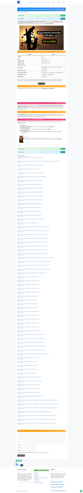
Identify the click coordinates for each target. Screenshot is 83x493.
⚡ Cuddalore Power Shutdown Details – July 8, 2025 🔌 (28, 168)
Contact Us (36, 474)
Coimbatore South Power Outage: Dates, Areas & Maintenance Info (30, 195)
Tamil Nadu (53, 2)
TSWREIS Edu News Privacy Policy (40, 477)
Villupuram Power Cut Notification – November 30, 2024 (28, 276)
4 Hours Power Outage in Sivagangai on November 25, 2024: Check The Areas (32, 234)
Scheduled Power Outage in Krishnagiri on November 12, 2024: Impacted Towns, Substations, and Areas (37, 407)
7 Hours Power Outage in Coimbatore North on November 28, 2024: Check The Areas (33, 261)
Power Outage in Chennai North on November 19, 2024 (28, 357)
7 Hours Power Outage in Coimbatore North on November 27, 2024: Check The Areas (33, 265)
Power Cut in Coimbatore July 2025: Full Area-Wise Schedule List (30, 165)
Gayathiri (26, 138)
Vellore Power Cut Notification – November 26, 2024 (27, 299)
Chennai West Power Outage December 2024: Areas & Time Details (30, 188)
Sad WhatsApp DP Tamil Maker (57, 486)
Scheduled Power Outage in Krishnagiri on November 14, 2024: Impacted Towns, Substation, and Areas (37, 403)
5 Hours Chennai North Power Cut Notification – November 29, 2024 (30, 334)
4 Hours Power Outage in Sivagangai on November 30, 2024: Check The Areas (32, 238)
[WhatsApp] (17, 461)
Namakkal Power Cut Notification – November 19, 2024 (28, 315)
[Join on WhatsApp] (81, 491)
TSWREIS (63, 2)
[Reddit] (19, 465)
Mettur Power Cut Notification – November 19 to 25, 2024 (28, 319)
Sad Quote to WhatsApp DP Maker (57, 484)
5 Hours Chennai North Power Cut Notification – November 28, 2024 (30, 338)
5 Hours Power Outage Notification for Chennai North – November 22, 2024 (32, 346)
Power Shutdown (21, 155)
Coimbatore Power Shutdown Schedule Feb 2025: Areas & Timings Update (31, 176)
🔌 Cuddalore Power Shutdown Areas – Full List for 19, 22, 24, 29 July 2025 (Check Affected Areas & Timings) (38, 161)
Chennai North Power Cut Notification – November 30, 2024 (29, 330)
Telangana (58, 2)
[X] (21, 461)
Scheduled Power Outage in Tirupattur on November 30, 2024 (29, 376)
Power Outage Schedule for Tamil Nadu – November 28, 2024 (29, 215)
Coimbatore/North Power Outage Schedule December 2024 (29, 211)
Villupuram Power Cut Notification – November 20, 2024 (28, 292)
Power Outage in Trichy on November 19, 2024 (26, 373)
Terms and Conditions (38, 482)
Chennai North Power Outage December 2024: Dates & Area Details (30, 192)
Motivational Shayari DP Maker (57, 481)
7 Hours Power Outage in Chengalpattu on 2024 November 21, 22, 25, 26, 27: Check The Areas (35, 257)
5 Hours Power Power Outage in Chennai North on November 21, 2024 (30, 349)
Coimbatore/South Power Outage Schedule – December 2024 (29, 207)
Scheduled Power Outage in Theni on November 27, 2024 (28, 388)
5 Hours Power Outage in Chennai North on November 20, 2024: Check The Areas (33, 353)
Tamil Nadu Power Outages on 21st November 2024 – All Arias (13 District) (31, 272)
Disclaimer (36, 476)
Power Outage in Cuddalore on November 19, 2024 (27, 369)
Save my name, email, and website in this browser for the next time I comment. (33, 452)
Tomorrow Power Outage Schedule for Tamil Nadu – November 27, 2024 (31, 219)
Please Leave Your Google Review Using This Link (58, 490)
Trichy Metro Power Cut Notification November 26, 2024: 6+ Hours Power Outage (33, 226)
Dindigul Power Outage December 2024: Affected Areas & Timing (30, 180)
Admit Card (38, 2)
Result (34, 2)
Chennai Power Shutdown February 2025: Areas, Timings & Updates (30, 172)
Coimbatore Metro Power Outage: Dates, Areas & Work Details (29, 203)
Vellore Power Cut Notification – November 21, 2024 (27, 303)
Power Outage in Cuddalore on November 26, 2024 (27, 365)
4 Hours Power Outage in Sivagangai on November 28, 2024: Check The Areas (32, 242)
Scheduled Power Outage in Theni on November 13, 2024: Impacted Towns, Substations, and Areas (36, 419)
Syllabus (43, 2)
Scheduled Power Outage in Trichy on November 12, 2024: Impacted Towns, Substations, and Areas (36, 415)
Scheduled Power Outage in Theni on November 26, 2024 (28, 392)
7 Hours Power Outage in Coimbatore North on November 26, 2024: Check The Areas (33, 269)
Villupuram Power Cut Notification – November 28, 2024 (28, 280)
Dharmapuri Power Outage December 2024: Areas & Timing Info (29, 184)
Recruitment (48, 2)
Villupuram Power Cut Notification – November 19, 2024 (28, 296)
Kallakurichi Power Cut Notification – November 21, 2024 (28, 326)
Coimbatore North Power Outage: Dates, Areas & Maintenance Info (30, 199)
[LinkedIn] (18, 465)
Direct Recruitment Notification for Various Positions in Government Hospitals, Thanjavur (34, 411)
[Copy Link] (21, 465)
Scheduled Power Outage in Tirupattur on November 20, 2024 (29, 380)
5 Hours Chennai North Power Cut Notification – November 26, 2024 (30, 342)
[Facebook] (17, 465)
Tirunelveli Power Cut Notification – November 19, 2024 (28, 311)
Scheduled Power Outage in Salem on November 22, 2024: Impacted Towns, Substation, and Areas (36, 423)
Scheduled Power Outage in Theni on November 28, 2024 (28, 384)
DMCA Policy (36, 479)
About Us (36, 472)
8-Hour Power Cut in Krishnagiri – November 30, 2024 (27, 222)
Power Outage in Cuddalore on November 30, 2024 (27, 361)
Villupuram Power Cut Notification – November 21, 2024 (28, 288)
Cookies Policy (37, 481)
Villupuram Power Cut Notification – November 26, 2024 (28, 284)
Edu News (30, 2)
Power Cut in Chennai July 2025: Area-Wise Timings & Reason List (30, 157)
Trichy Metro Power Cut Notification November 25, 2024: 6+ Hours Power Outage (33, 230)
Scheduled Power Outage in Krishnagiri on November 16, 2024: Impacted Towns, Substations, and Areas (37, 400)
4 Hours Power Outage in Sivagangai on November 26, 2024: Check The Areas (32, 249)
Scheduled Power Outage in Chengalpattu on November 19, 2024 (30, 396)
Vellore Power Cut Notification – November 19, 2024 (27, 307)
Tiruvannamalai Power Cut (22, 156)
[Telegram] (19, 461)
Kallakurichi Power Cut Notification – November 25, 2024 (28, 323)
